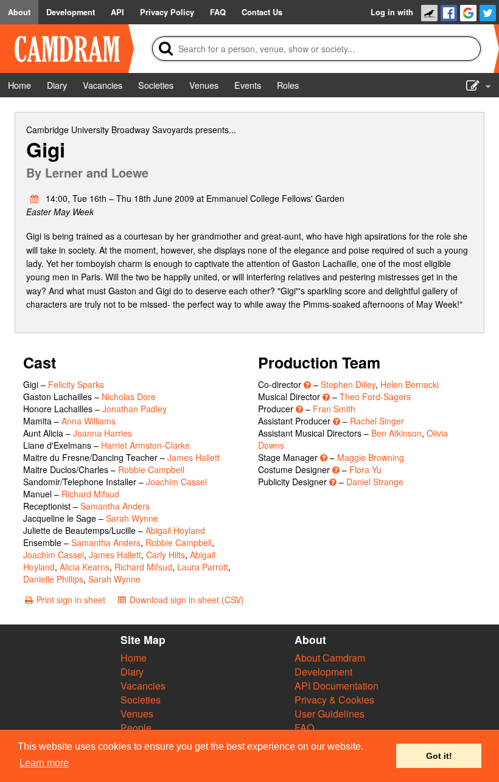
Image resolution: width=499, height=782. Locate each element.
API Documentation (337, 686)
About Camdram (330, 658)
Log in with (392, 12)
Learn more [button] (44, 763)
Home (133, 658)
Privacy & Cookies (334, 700)
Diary (132, 672)
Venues (136, 714)
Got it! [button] (439, 756)
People (136, 728)
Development (323, 672)
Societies (140, 700)
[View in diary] (34, 198)
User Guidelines (330, 714)
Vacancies (143, 686)
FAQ (304, 728)
